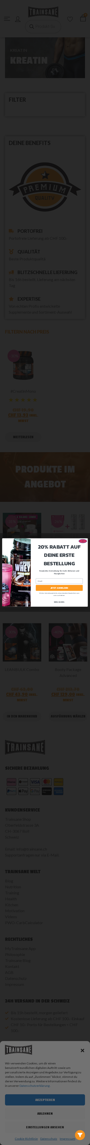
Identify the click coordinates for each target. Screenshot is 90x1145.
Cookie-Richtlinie (26, 1139)
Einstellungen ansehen (45, 1127)
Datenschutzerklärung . (35, 1086)
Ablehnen (45, 1113)
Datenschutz (48, 1139)
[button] (82, 1050)
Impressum (67, 1139)
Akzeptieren (45, 1100)
